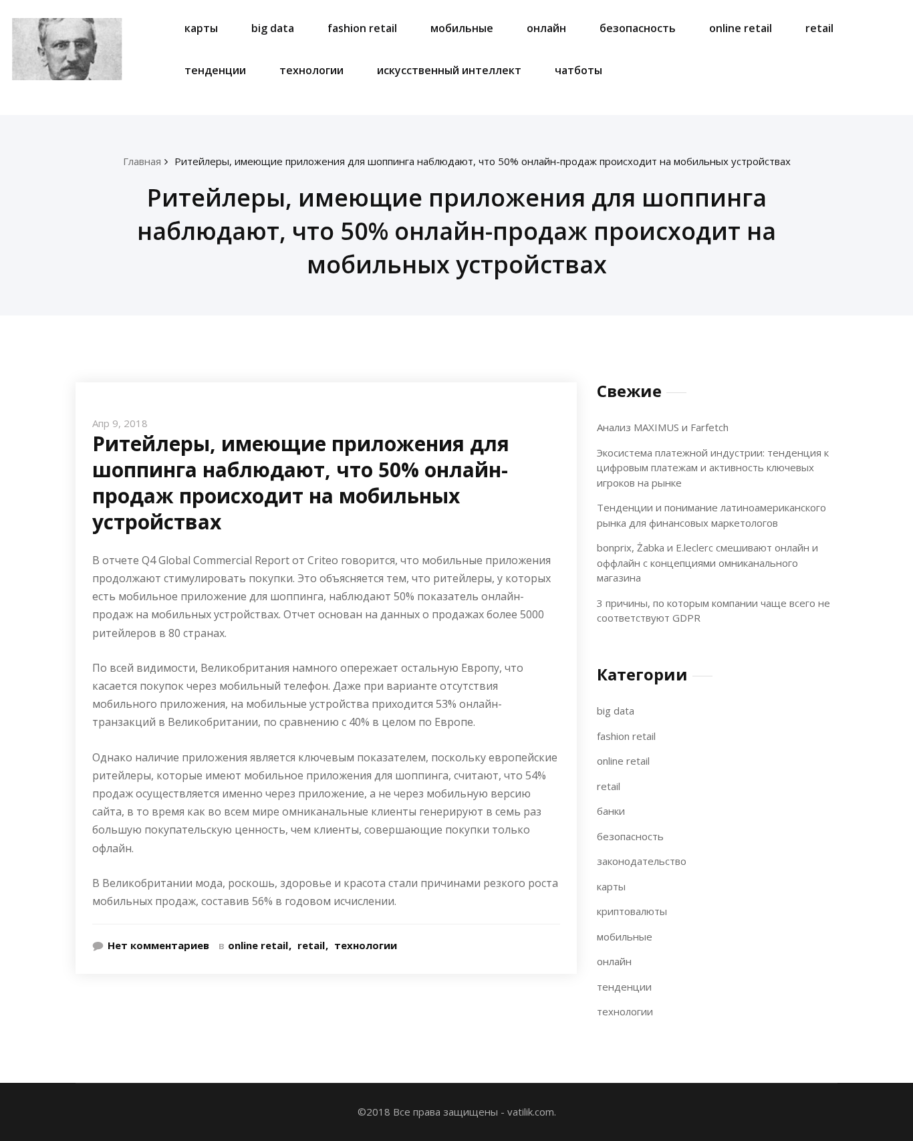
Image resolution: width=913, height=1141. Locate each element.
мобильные (461, 28)
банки (611, 810)
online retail (740, 28)
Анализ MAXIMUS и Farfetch (663, 427)
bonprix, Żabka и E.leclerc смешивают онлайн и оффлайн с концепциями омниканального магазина (707, 562)
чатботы (578, 70)
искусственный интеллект (449, 70)
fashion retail (362, 28)
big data (272, 28)
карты (201, 28)
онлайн (546, 28)
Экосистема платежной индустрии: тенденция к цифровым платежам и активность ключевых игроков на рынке (713, 467)
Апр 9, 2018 (120, 423)
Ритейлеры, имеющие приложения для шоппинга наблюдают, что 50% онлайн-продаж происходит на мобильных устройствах (482, 161)
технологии (311, 70)
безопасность (638, 28)
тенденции (215, 70)
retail (819, 28)
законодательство (641, 861)
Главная (142, 161)
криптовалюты (632, 911)
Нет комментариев (158, 945)
